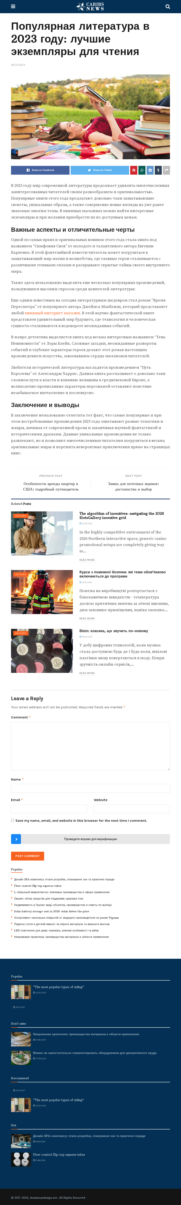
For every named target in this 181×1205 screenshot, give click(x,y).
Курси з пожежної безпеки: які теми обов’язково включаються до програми (122, 574)
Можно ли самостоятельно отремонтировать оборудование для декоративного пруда (94, 1053)
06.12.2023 (18, 65)
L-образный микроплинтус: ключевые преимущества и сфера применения (62, 892)
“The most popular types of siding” (58, 987)
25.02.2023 (40, 992)
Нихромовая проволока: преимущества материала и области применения (61, 936)
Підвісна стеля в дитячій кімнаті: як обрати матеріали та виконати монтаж (61, 924)
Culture (20, 516)
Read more (87, 559)
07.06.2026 (40, 1039)
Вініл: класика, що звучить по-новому (113, 631)
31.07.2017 (20, 1007)
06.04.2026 (86, 636)
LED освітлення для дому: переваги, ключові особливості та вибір (56, 930)
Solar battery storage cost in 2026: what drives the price (51, 911)
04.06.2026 (86, 523)
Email (17, 800)
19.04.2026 (86, 582)
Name (17, 779)
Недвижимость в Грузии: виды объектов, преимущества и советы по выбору (63, 905)
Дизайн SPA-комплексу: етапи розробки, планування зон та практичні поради (64, 879)
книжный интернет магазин (52, 313)
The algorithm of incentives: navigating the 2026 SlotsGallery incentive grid (121, 515)
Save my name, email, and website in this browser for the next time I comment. (81, 820)
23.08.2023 (40, 1058)
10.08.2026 (40, 1160)
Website (100, 800)
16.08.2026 (40, 1141)
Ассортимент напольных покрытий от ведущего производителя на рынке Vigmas (66, 917)
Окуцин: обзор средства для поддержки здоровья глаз (48, 898)
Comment (21, 717)
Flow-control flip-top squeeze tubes (38, 885)
